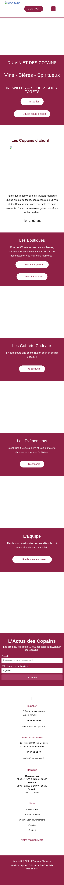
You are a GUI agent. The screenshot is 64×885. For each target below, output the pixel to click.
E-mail (4, 656)
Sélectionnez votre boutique (15, 666)
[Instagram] (33, 876)
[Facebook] (24, 876)
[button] (53, 8)
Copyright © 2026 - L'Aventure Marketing (32, 861)
